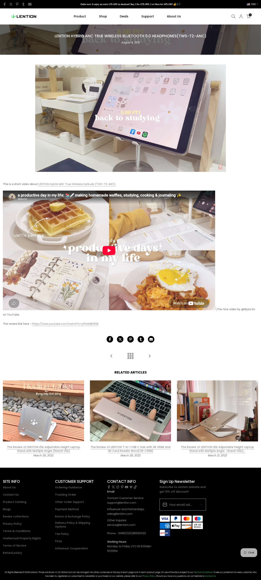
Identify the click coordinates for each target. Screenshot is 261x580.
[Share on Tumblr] (23, 4)
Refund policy (12, 553)
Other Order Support (69, 502)
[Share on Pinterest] (17, 4)
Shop (103, 16)
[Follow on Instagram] (117, 487)
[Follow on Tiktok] (135, 487)
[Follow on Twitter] (113, 487)
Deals (124, 16)
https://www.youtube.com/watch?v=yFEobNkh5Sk (65, 324)
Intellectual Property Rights (22, 538)
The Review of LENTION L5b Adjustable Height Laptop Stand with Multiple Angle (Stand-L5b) (43, 449)
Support (147, 16)
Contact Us (11, 495)
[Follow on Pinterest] (122, 487)
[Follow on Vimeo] (131, 487)
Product (80, 16)
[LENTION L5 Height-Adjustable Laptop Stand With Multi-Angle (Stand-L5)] (149, 356)
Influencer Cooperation (71, 548)
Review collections (16, 516)
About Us (174, 16)
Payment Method (67, 509)
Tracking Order (65, 495)
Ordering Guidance (68, 487)
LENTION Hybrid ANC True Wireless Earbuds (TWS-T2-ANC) (76, 184)
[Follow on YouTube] (126, 487)
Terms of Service (14, 545)
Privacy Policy (12, 524)
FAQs (58, 541)
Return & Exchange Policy (72, 516)
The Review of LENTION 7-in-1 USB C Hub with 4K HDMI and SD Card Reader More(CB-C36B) (130, 449)
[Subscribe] (199, 504)
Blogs (7, 509)
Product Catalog (14, 502)
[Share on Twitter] (11, 4)
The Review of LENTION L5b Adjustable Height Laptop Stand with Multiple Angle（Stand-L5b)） (217, 449)
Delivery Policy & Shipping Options (72, 525)
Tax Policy (62, 534)
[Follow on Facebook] (109, 487)
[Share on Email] (30, 4)
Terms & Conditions (16, 531)
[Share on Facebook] (4, 4)
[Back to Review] (130, 356)
